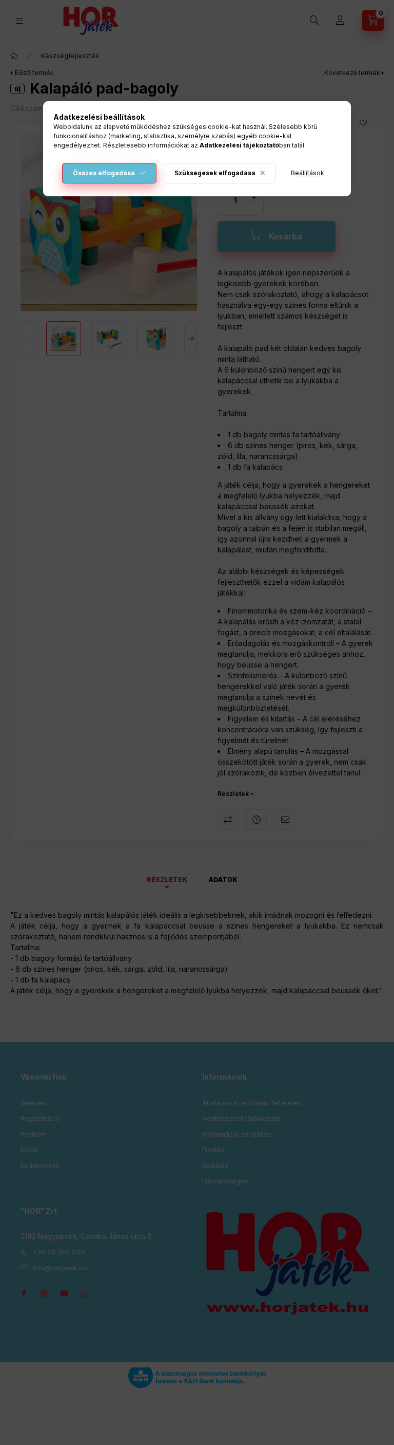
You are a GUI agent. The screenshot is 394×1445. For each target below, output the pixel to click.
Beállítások (307, 173)
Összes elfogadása (104, 173)
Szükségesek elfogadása (214, 173)
